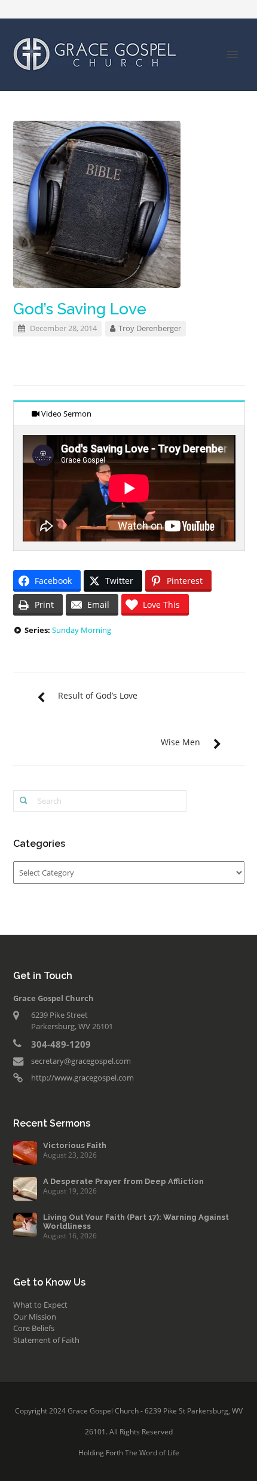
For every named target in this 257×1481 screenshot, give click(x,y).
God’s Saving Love (79, 309)
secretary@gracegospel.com (81, 1060)
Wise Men (180, 742)
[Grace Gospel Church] (95, 53)
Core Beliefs (33, 1328)
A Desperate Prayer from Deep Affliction (123, 1181)
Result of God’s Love (97, 695)
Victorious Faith (74, 1145)
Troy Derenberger (149, 328)
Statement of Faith (46, 1340)
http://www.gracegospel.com (82, 1077)
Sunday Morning (81, 630)
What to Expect (40, 1304)
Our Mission (34, 1316)
